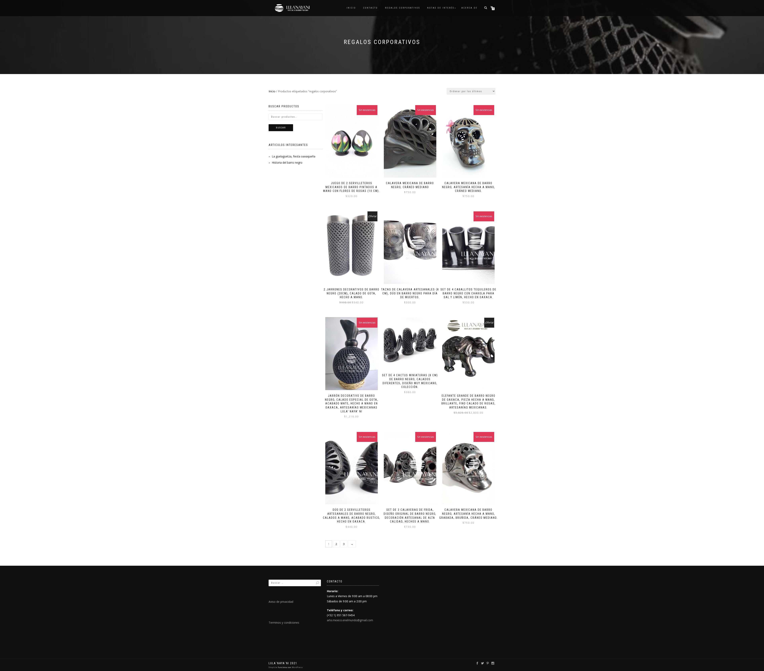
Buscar (281, 127)
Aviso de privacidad (281, 602)
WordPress (297, 667)
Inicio (351, 8)
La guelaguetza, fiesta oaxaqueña (293, 156)
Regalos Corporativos (402, 8)
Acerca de (469, 8)
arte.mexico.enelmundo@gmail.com (350, 620)
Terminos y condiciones (284, 622)
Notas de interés (440, 8)
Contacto (370, 8)
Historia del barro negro (287, 162)
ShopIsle (273, 667)
